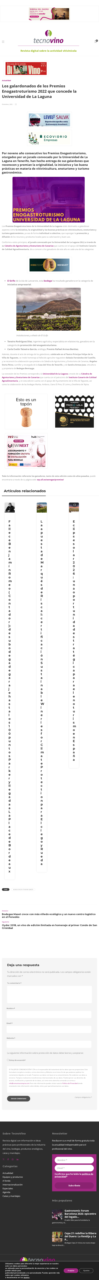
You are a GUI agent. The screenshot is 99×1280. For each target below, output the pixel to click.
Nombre (11, 1008)
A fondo (6, 1180)
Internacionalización (13, 1184)
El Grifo (11, 280)
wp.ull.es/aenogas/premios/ (50, 479)
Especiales (8, 1188)
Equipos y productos (13, 1176)
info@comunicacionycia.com (19, 1083)
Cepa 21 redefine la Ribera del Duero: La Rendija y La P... (80, 1236)
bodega (48, 280)
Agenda (6, 1192)
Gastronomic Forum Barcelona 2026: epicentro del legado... (80, 1214)
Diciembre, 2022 (7, 104)
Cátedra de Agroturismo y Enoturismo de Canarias (29, 245)
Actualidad (6, 80)
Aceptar (71, 1270)
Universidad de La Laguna (55, 373)
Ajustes (86, 1270)
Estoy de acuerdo (17, 1060)
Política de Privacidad (70, 1083)
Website (11, 1038)
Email (10, 1023)
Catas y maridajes (11, 1196)
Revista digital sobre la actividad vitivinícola (48, 50)
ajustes (26, 1277)
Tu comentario (14, 983)
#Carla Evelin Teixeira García (23, 889)
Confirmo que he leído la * (74, 1175)
